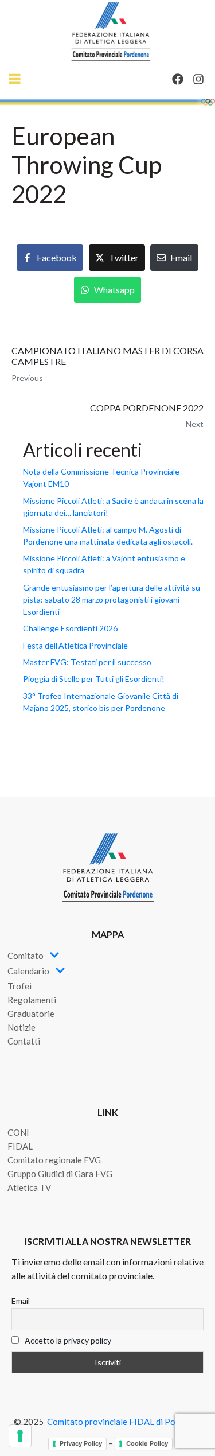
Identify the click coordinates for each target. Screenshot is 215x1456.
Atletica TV (29, 1187)
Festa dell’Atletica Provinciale (75, 645)
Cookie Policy (147, 1443)
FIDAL (20, 1146)
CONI (18, 1132)
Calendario (28, 971)
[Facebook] (177, 79)
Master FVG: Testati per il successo (87, 662)
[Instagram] (198, 79)
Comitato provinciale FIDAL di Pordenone (127, 1421)
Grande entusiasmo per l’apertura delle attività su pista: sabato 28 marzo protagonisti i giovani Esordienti (111, 599)
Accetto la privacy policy (67, 1340)
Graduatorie (30, 1013)
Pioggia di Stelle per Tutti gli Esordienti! (94, 679)
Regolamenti (31, 1000)
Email (20, 1301)
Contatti (23, 1041)
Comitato (25, 955)
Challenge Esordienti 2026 (70, 628)
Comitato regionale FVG (54, 1160)
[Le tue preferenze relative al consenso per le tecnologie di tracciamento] (20, 1436)
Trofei (19, 986)
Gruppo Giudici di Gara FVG (59, 1173)
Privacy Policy (81, 1443)
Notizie (21, 1027)
